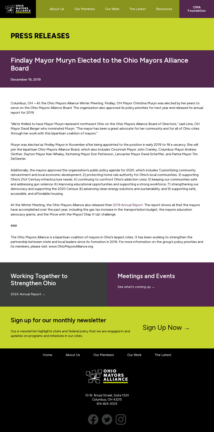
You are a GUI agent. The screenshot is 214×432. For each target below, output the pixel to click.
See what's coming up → (136, 287)
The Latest (163, 355)
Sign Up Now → (166, 327)
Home (47, 355)
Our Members (103, 355)
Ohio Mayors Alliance (18, 9)
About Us (73, 355)
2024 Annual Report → (28, 294)
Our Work (134, 355)
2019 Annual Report (128, 205)
